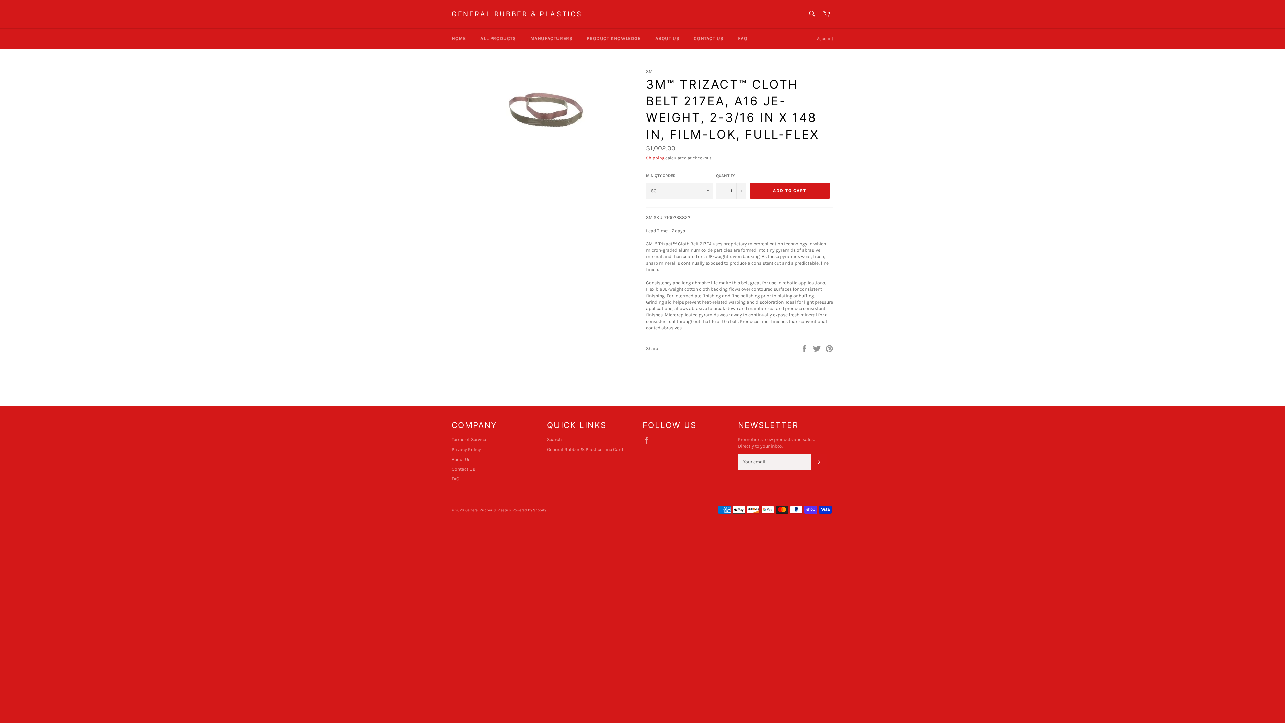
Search (554, 440)
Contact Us (708, 39)
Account (825, 38)
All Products (498, 39)
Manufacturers (551, 39)
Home (459, 39)
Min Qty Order (661, 175)
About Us (667, 39)
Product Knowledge (613, 39)
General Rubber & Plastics (517, 14)
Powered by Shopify (529, 510)
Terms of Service (469, 440)
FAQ (742, 39)
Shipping (655, 157)
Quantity (725, 175)
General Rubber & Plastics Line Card (585, 449)
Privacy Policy (466, 449)
